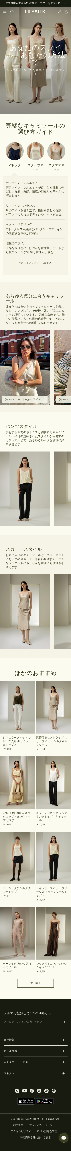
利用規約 (18, 1125)
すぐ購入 (35, 983)
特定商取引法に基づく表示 (35, 1137)
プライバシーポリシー (42, 1125)
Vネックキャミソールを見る (35, 263)
